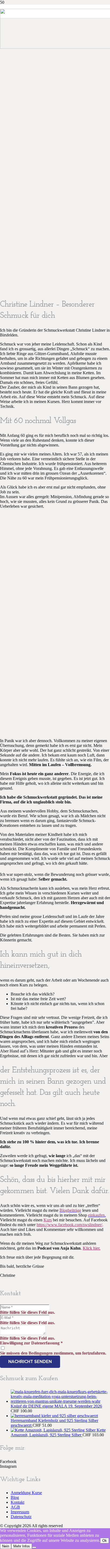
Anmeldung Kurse (26, 1492)
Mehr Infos (21, 1546)
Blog (15, 1497)
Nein (5, 1546)
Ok (104, 1541)
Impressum (20, 1512)
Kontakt (17, 1502)
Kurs (48, 1220)
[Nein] (34, 1547)
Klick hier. (91, 1248)
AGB (15, 1507)
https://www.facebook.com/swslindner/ (69, 1224)
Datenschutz (21, 1516)
